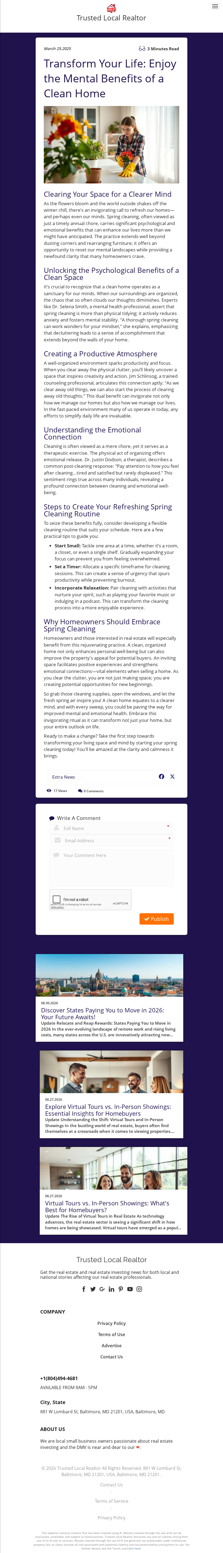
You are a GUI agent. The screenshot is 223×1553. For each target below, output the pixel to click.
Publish (159, 918)
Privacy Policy (111, 1518)
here (138, 1548)
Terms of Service (111, 1501)
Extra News (63, 777)
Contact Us (111, 1485)
